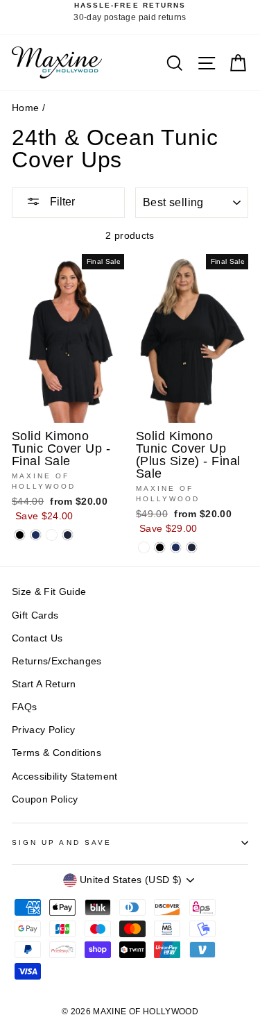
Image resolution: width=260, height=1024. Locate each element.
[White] (51, 535)
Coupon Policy (45, 799)
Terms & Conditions (56, 753)
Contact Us (37, 638)
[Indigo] (67, 535)
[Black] (20, 535)
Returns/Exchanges (57, 661)
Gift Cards (35, 615)
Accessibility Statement (65, 776)
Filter (61, 202)
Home (25, 108)
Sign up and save (62, 842)
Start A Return (44, 684)
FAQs (24, 707)
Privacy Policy (44, 730)
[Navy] (36, 535)
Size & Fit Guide (49, 592)
